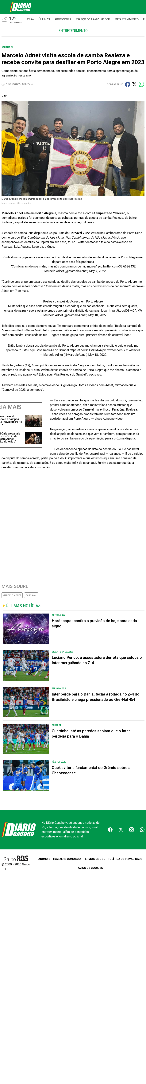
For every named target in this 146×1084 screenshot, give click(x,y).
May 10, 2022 (97, 315)
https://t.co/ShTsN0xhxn (86, 350)
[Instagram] (131, 829)
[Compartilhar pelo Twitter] (134, 84)
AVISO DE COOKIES (90, 867)
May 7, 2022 (97, 271)
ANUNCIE (44, 858)
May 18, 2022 (97, 355)
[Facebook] (110, 829)
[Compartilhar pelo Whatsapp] (141, 84)
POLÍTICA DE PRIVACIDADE (125, 858)
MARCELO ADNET (12, 595)
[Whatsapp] (142, 829)
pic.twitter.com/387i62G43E (117, 266)
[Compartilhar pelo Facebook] (127, 84)
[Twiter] (121, 829)
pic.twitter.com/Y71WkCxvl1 (121, 350)
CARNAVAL (31, 595)
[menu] (4, 7)
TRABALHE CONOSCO (66, 858)
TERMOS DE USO (94, 858)
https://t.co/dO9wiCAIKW (125, 310)
